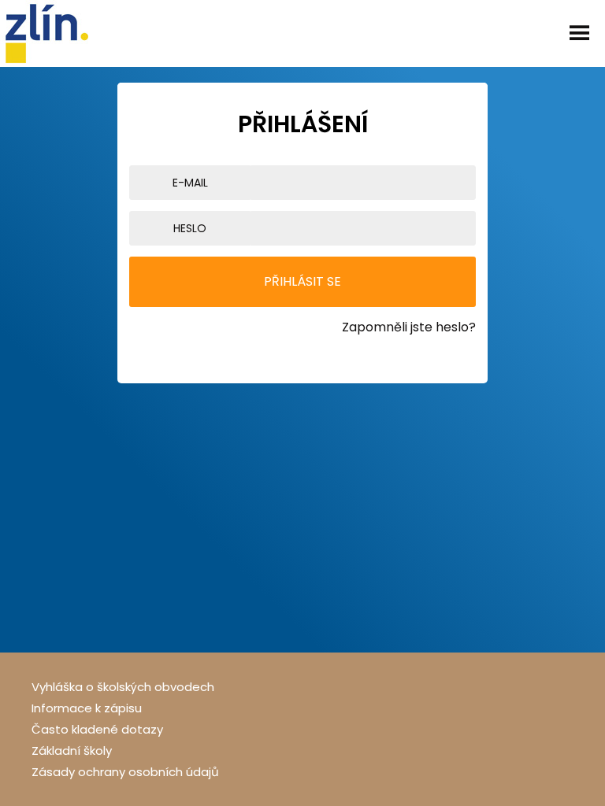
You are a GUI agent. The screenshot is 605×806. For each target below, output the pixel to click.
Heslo (189, 228)
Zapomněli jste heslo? (409, 327)
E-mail (190, 182)
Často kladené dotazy (97, 729)
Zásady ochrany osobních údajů (125, 771)
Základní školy (72, 750)
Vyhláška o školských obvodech (123, 686)
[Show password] (472, 228)
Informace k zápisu (87, 708)
